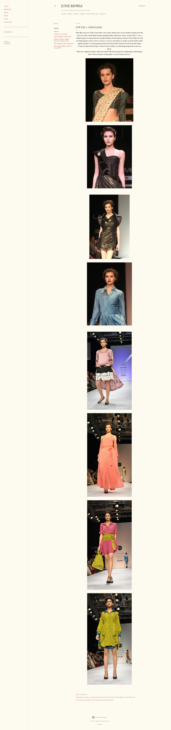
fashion (56, 31)
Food (6, 19)
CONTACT (102, 14)
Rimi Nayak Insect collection (64, 43)
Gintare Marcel (105, 721)
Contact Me (8, 22)
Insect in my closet (60, 34)
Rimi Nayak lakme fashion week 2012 (103, 700)
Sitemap (99, 724)
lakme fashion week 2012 (62, 37)
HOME (63, 14)
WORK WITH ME (92, 14)
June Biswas (72, 6)
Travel (6, 16)
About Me (7, 9)
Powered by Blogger (101, 717)
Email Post (83, 694)
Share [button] (56, 23)
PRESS (82, 14)
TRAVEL (70, 14)
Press (6, 12)
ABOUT (76, 14)
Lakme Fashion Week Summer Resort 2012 (61, 40)
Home (6, 6)
